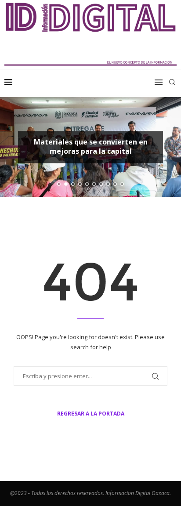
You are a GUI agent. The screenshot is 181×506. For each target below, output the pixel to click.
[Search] (172, 82)
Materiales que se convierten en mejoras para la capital (91, 146)
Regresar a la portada (90, 413)
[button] (11, 146)
